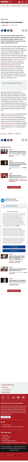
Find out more (5, 417)
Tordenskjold (9, 114)
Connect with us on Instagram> (23, 397)
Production (4, 19)
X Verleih (15, 76)
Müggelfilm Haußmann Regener (14, 61)
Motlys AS (23, 103)
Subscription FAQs (14, 450)
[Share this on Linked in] (8, 30)
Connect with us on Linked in (13, 397)
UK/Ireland (17, 133)
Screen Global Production (9, 440)
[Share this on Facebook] (2, 30)
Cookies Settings (14, 246)
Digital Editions (6, 392)
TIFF (3, 5)
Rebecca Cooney (13, 180)
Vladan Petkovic (13, 285)
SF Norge (16, 127)
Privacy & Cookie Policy (19, 446)
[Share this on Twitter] (5, 30)
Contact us (5, 387)
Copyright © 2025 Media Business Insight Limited (13, 448)
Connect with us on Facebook (3, 397)
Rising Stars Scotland (15, 5)
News (11, 149)
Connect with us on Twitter (8, 397)
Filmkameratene (5, 116)
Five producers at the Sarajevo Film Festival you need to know (17, 281)
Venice (7, 5)
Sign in (7, 27)
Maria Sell (5, 25)
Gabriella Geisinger (14, 262)
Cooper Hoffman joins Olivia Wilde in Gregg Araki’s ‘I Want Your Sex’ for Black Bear (17, 257)
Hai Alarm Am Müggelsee (17, 48)
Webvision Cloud (17, 455)
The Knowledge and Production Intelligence (15, 442)
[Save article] (26, 30)
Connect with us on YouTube (18, 397)
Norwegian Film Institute (7, 123)
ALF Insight (6, 439)
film (19, 101)
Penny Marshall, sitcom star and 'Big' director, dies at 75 (17, 269)
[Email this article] (11, 30)
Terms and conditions (6, 446)
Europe (5, 133)
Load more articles (14, 187)
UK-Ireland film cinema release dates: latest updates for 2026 (17, 152)
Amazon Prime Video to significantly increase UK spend (17, 176)
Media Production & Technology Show (13, 426)
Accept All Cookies (14, 250)
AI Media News (7, 437)
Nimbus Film (12, 105)
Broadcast (5, 435)
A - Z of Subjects (6, 389)
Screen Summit (7, 425)
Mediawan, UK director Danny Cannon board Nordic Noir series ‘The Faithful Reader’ (18, 164)
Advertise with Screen (8, 385)
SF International (17, 125)
